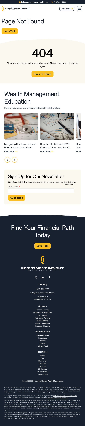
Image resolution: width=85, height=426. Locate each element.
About (42, 355)
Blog (42, 358)
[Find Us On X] (36, 277)
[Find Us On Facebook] (49, 277)
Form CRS (42, 366)
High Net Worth (42, 346)
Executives (42, 338)
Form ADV (42, 364)
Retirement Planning (42, 318)
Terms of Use (42, 374)
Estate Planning (42, 321)
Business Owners (42, 335)
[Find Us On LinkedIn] (42, 277)
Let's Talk (65, 8)
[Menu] (79, 8)
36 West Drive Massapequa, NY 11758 (42, 298)
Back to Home (42, 74)
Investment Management (42, 312)
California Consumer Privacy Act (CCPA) (65, 396)
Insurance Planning (42, 323)
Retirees (42, 343)
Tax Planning (42, 315)
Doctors (42, 341)
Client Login (42, 361)
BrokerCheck (46, 387)
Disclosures (42, 369)
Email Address (14, 187)
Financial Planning (42, 310)
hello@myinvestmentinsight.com (42, 293)
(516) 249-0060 (60, 2)
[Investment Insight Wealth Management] (16, 8)
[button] (7, 160)
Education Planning (42, 326)
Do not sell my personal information (57, 397)
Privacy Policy (42, 372)
